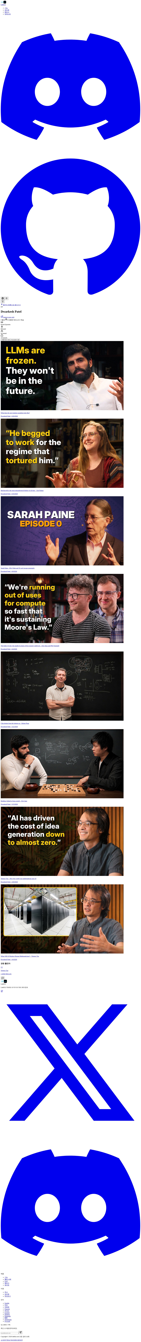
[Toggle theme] (6, 298)
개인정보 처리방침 (10, 1340)
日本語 (7, 1307)
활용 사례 (8, 1279)
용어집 (7, 1285)
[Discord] (70, 156)
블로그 (7, 12)
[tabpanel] (70, 650)
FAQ (6, 1281)
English (7, 1303)
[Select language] (3, 298)
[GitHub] (70, 296)
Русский (7, 1321)
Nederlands (8, 1319)
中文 (6, 1305)
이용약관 (19, 1340)
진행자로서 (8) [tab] (6, 340)
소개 (2, 1340)
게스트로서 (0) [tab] (15, 340)
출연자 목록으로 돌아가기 (12, 305)
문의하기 (8, 1296)
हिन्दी (6, 1318)
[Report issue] (3, 978)
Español (7, 1313)
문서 (6, 1292)
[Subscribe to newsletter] (20, 1332)
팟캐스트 (8, 14)
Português (8, 1316)
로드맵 (7, 10)
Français (7, 1309)
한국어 (7, 1311)
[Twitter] (70, 1132)
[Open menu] (3, 301)
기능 (6, 8)
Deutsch (7, 1314)
